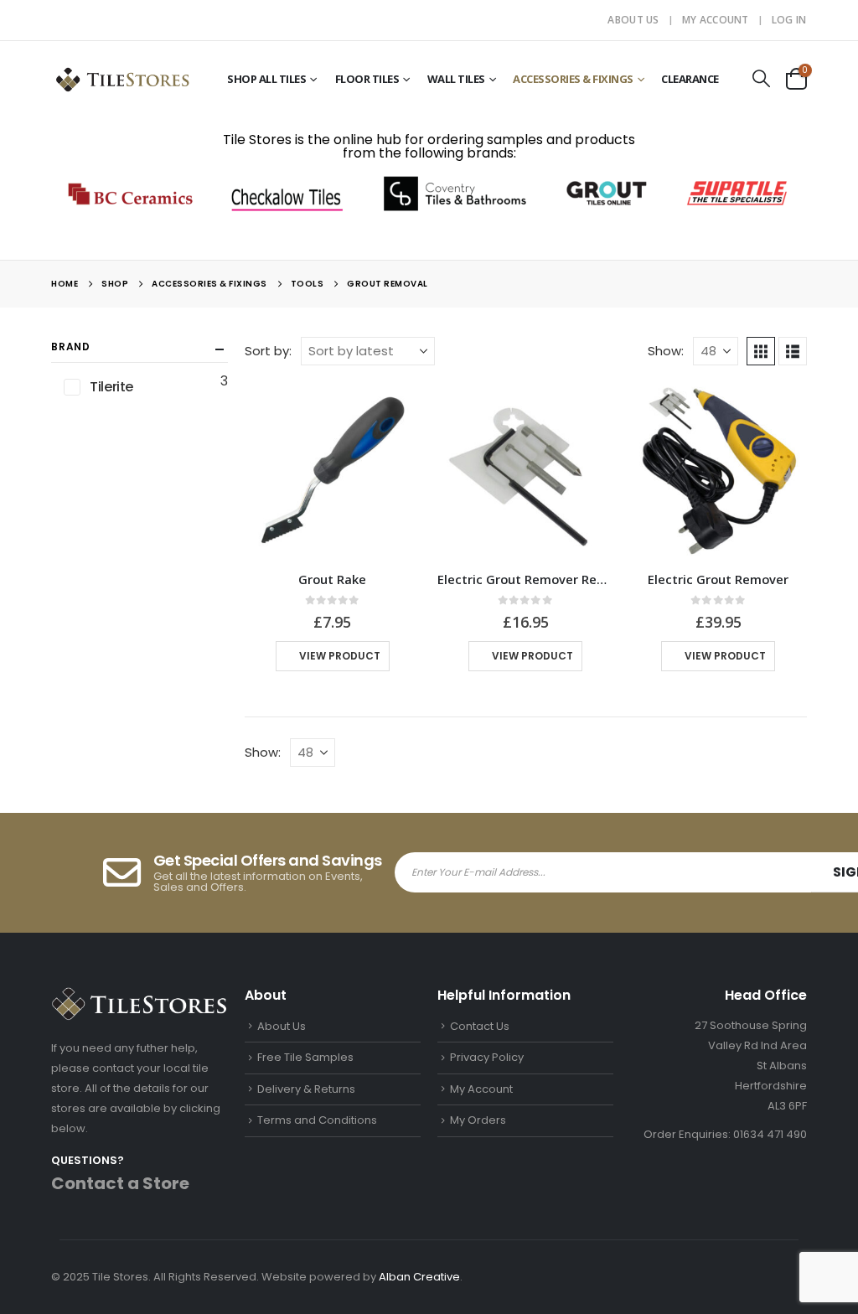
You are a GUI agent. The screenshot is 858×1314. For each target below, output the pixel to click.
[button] (761, 79)
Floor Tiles (367, 78)
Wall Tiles (456, 78)
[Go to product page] (333, 470)
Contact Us (479, 1026)
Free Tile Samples (305, 1057)
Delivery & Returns (306, 1089)
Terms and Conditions (317, 1120)
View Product (339, 656)
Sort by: (268, 351)
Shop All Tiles (266, 78)
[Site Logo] (122, 79)
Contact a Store (120, 1183)
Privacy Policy (487, 1057)
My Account (715, 20)
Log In (789, 20)
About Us (633, 20)
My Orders (478, 1120)
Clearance (690, 78)
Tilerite (111, 386)
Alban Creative (419, 1277)
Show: (666, 351)
